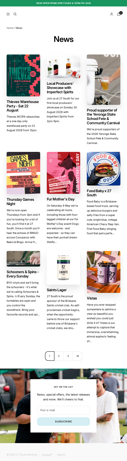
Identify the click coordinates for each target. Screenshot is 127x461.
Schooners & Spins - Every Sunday (23, 274)
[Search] (15, 14)
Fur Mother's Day (60, 199)
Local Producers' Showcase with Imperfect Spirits (60, 87)
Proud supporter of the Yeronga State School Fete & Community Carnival (103, 116)
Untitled (47, 455)
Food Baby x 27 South (99, 193)
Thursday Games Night (20, 201)
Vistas (92, 298)
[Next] (77, 356)
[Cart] (118, 14)
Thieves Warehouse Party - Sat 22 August (23, 106)
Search (61, 454)
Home (10, 27)
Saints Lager (57, 290)
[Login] (111, 14)
